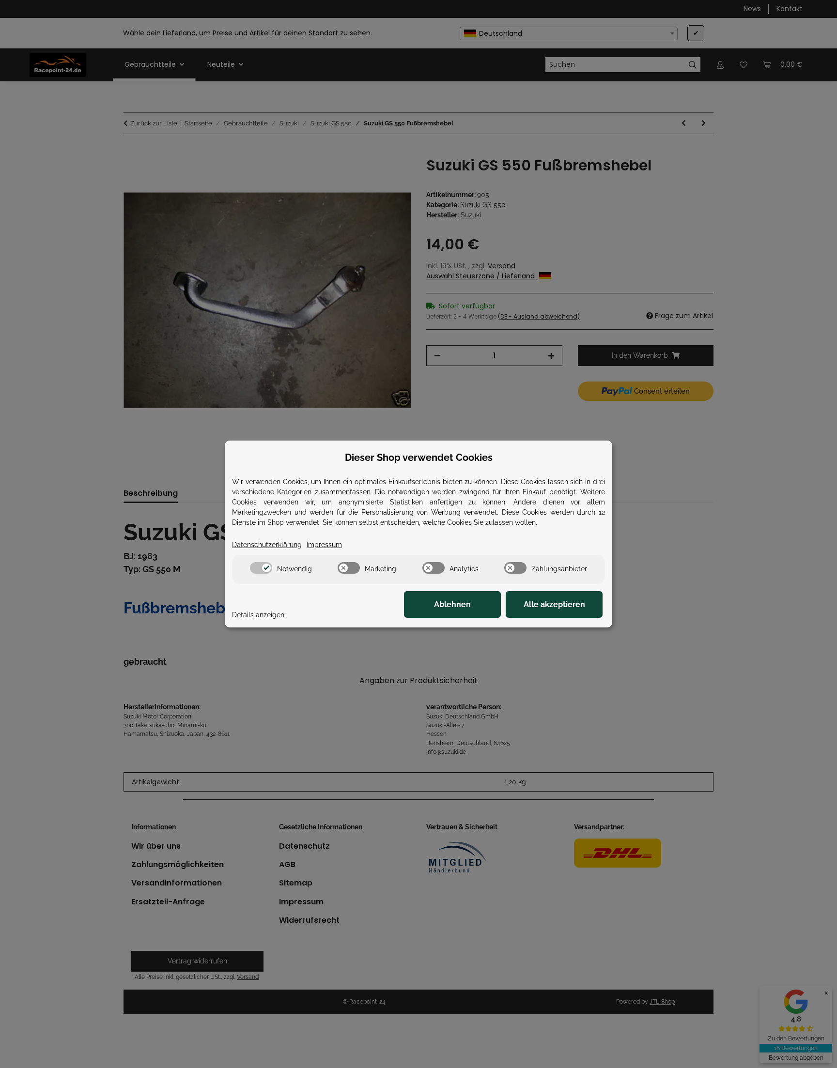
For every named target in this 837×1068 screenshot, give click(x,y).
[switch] (261, 568)
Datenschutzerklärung (267, 545)
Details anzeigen (258, 615)
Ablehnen (452, 604)
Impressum (324, 545)
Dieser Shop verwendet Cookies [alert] (419, 457)
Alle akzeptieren (554, 604)
